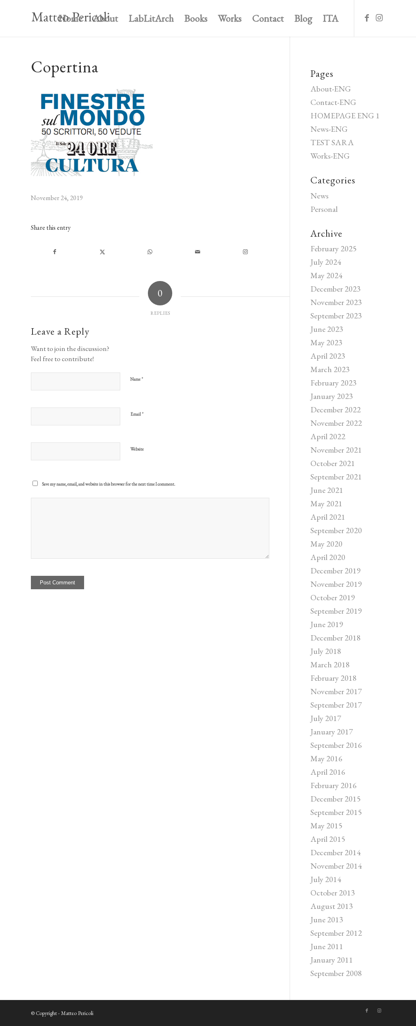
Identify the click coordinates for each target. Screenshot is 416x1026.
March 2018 (330, 664)
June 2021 (326, 490)
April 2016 (327, 772)
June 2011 (326, 946)
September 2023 (336, 315)
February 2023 (333, 382)
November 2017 (336, 691)
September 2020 (336, 530)
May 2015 (326, 825)
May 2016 (326, 758)
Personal (324, 209)
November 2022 (336, 423)
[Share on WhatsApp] (149, 252)
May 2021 (326, 503)
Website (137, 449)
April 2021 (327, 517)
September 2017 (336, 704)
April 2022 (327, 436)
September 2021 (336, 476)
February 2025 (333, 248)
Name (136, 378)
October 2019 (332, 597)
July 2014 (325, 879)
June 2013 (326, 919)
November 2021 (336, 449)
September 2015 (336, 812)
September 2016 (336, 745)
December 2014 (335, 852)
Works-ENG (330, 155)
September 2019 (336, 611)
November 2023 (336, 302)
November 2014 (336, 865)
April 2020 (327, 557)
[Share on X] (102, 252)
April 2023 (327, 356)
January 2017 (331, 731)
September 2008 (336, 973)
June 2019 (326, 624)
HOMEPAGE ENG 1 (345, 115)
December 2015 (335, 798)
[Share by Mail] (197, 252)
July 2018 (325, 651)
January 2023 (331, 396)
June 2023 (326, 329)
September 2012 (336, 933)
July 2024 (325, 262)
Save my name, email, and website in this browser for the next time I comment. (109, 484)
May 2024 (326, 275)
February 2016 (333, 785)
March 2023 (330, 369)
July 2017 (325, 718)
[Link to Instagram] (379, 18)
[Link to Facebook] (367, 18)
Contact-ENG (333, 102)
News (319, 195)
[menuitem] (70, 18)
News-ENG (329, 129)
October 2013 (332, 892)
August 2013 (331, 906)
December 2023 (335, 288)
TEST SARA (332, 142)
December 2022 (335, 409)
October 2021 (332, 463)
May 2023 (326, 342)
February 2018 (333, 678)
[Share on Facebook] (54, 252)
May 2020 (326, 543)
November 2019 (336, 584)
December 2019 (335, 570)
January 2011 (331, 959)
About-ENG (330, 88)
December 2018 (335, 637)
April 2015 (327, 839)
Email (137, 413)
